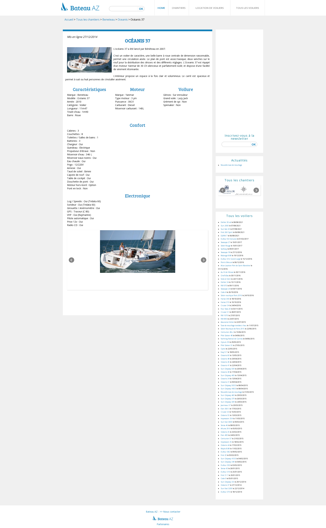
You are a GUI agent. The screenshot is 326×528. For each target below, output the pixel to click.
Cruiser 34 (225, 305)
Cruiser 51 (225, 312)
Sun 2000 (225, 225)
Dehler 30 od (226, 222)
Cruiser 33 (225, 412)
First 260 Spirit (227, 232)
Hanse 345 (225, 299)
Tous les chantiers (87, 19)
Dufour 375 (225, 492)
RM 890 (224, 319)
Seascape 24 (225, 289)
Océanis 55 (225, 415)
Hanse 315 (225, 302)
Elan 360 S (225, 408)
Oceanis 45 (225, 362)
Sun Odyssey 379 (228, 398)
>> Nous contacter (170, 511)
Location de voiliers (210, 8)
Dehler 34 (225, 282)
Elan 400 (224, 435)
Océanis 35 (225, 432)
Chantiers (178, 8)
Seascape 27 (225, 242)
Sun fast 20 (225, 229)
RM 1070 (224, 315)
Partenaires (163, 524)
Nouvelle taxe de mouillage (231, 165)
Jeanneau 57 (226, 405)
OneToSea (225, 275)
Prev (71, 260)
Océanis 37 (225, 485)
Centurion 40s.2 (227, 332)
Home (161, 8)
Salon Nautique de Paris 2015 (232, 328)
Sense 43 (224, 468)
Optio (223, 349)
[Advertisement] (239, 83)
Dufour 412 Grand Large (230, 259)
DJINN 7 (224, 235)
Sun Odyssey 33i (227, 482)
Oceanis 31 (225, 382)
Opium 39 (225, 342)
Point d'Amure (226, 262)
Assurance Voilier (227, 322)
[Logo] (80, 14)
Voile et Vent (226, 279)
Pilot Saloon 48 (227, 335)
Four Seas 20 (226, 309)
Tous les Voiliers (247, 8)
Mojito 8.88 (225, 448)
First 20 (224, 455)
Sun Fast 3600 (226, 422)
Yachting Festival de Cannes (232, 339)
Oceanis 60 (225, 355)
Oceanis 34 (225, 378)
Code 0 (223, 478)
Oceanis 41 (225, 365)
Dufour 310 (225, 472)
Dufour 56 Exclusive (229, 239)
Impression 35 (226, 442)
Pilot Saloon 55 (227, 345)
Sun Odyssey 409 (228, 375)
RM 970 (224, 285)
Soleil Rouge (225, 245)
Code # (223, 292)
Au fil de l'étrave (227, 272)
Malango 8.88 (226, 255)
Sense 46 (224, 425)
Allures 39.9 (225, 428)
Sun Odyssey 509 (228, 369)
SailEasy (224, 249)
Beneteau (108, 19)
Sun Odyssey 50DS (228, 385)
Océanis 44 (225, 445)
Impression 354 (227, 418)
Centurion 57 (226, 438)
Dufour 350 (225, 465)
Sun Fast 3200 (226, 488)
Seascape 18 (225, 252)
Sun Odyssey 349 (228, 462)
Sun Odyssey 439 (228, 402)
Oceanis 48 (225, 359)
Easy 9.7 (224, 352)
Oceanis (123, 19)
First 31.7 (224, 475)
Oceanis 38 (225, 372)
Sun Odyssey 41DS (228, 458)
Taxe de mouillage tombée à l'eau (234, 325)
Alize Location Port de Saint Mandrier (235, 265)
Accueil (69, 19)
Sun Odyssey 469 (228, 395)
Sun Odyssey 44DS (228, 388)
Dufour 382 (225, 452)
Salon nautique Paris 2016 (231, 295)
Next (203, 260)
